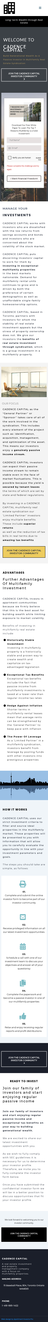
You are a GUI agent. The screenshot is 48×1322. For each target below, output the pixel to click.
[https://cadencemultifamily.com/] (9, 7)
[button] (40, 8)
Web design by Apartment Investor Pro (17, 1319)
